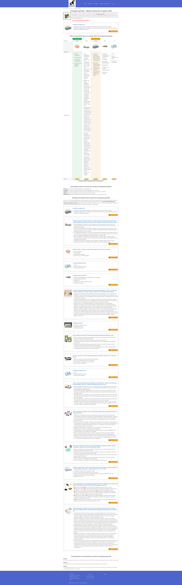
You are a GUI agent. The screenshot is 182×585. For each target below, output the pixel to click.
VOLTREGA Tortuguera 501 (79, 24)
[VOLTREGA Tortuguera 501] (68, 28)
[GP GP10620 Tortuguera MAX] (114, 46)
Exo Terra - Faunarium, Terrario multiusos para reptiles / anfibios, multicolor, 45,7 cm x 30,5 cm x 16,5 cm (94, 356)
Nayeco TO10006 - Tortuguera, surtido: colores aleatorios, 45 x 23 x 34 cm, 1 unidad (91, 249)
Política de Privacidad (90, 576)
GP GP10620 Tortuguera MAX (79, 370)
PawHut (86, 40)
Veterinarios (90, 3)
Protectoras (96, 3)
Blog (112, 3)
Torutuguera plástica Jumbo (79, 263)
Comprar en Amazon (113, 31)
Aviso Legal (90, 574)
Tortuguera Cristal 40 (78, 323)
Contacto (105, 574)
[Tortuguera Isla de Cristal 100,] (105, 46)
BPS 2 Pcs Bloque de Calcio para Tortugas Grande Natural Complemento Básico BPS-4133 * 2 (93, 335)
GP (114, 40)
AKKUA (105, 40)
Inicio (85, 3)
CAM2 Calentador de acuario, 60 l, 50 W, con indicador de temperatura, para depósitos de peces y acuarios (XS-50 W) (95, 412)
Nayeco (77, 40)
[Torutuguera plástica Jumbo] (68, 266)
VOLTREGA (95, 40)
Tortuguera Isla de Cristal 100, (79, 275)
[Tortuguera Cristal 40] (68, 325)
